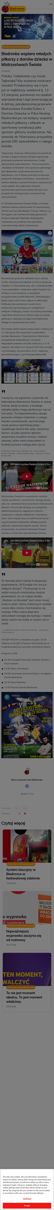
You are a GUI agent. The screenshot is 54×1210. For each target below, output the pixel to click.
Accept (27, 1205)
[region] (27, 1189)
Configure (27, 1199)
